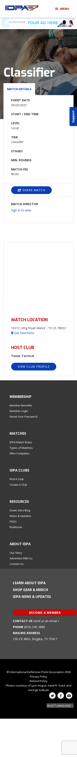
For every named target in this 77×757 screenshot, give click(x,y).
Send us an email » (46, 621)
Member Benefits (21, 405)
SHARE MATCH (33, 190)
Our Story (16, 553)
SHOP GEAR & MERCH (30, 589)
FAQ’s (13, 521)
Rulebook (16, 527)
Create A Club (18, 485)
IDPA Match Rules (21, 442)
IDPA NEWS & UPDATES (32, 596)
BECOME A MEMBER (45, 613)
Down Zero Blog (20, 510)
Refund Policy (38, 681)
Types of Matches (21, 448)
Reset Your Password (23, 416)
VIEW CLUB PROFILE (34, 366)
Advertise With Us (21, 558)
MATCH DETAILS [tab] (19, 89)
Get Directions (23, 333)
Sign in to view (21, 210)
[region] (38, 277)
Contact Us (17, 564)
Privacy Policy (38, 676)
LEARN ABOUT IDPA (29, 583)
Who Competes (20, 453)
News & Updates (20, 516)
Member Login (19, 411)
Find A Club (17, 479)
